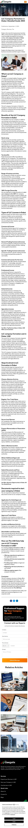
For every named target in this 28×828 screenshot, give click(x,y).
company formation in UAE (15, 547)
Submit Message (15, 660)
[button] (25, 2)
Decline (14, 821)
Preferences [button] (12, 814)
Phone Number (5, 644)
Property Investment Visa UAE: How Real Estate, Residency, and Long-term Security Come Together (13, 687)
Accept (14, 818)
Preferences (14, 824)
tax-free (21, 163)
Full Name (4, 629)
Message (4, 649)
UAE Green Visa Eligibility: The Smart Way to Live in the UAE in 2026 (13, 707)
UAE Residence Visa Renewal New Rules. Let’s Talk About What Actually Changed (13, 728)
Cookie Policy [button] (7, 813)
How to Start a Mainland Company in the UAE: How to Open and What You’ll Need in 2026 (13, 748)
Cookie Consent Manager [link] (7, 804)
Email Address (5, 636)
